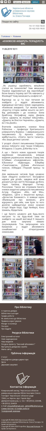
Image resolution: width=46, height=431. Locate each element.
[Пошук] (43, 21)
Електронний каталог (10, 336)
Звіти (3, 362)
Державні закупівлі (9, 364)
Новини (16, 36)
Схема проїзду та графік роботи (15, 408)
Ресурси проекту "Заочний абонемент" (18, 344)
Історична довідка (9, 311)
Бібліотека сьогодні (9, 313)
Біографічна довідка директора (14, 359)
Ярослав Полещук (33, 426)
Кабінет (35, 2)
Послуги (4, 326)
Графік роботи (7, 316)
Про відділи (6, 329)
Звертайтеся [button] (26, 2)
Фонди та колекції (9, 323)
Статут (4, 357)
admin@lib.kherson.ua (34, 406)
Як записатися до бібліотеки (13, 318)
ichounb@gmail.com (15, 406)
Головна (5, 36)
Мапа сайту (6, 349)
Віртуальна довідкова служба (14, 346)
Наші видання (7, 341)
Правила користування (11, 321)
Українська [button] (17, 2)
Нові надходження (9, 339)
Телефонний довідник (10, 411)
